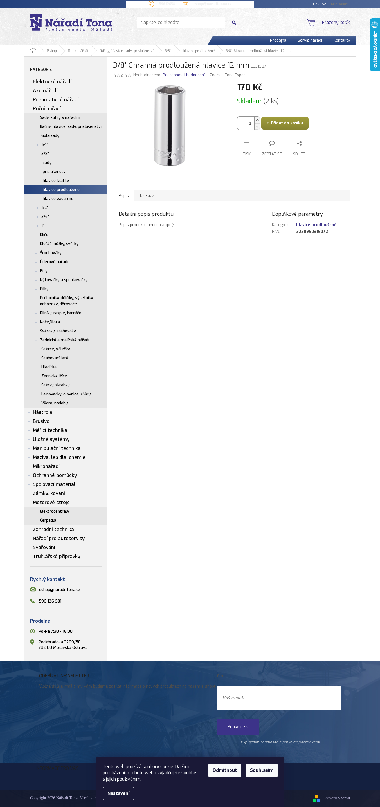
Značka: (228, 75)
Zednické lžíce (54, 376)
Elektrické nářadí (52, 81)
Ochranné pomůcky (55, 475)
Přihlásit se (238, 726)
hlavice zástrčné (58, 198)
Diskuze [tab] (147, 195)
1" (42, 225)
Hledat (236, 22)
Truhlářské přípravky (56, 556)
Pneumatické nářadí (55, 99)
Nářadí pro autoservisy (59, 538)
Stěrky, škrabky (55, 385)
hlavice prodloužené (61, 189)
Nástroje (42, 412)
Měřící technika (50, 430)
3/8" (45, 153)
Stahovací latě (54, 358)
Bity (44, 271)
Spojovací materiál (54, 484)
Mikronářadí (46, 466)
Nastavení (118, 793)
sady (47, 162)
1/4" (44, 144)
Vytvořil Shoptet (337, 798)
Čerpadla (48, 520)
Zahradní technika (53, 529)
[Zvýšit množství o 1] (257, 120)
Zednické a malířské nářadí (64, 340)
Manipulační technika (57, 448)
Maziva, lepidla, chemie (59, 457)
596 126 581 (50, 601)
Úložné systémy (51, 439)
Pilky (44, 289)
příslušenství (54, 171)
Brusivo (41, 421)
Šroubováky (51, 252)
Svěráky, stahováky (58, 331)
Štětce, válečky (55, 349)
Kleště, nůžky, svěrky (59, 243)
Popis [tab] (124, 195)
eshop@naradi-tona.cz (59, 589)
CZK (317, 4)
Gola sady (50, 135)
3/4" (45, 216)
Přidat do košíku (287, 123)
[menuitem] (278, 40)
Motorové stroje (51, 502)
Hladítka (49, 367)
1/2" (44, 207)
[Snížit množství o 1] (257, 126)
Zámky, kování (49, 493)
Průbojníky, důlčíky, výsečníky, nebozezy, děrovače (67, 301)
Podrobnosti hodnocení (184, 75)
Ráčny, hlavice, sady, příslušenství (71, 126)
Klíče (44, 234)
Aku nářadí (45, 90)
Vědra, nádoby (54, 403)
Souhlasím (261, 770)
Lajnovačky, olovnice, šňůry (66, 394)
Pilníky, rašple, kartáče (60, 313)
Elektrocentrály (54, 511)
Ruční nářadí (47, 108)
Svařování (44, 547)
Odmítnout (225, 770)
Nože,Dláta (50, 322)
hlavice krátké (56, 180)
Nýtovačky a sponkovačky (64, 280)
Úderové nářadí (54, 261)
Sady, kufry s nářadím (60, 117)
